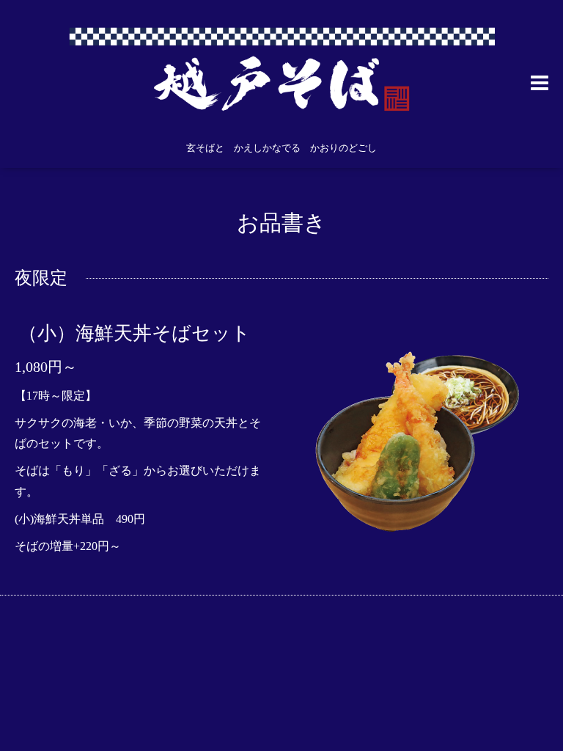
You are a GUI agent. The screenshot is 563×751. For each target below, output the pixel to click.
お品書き (281, 222)
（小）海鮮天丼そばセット (134, 333)
